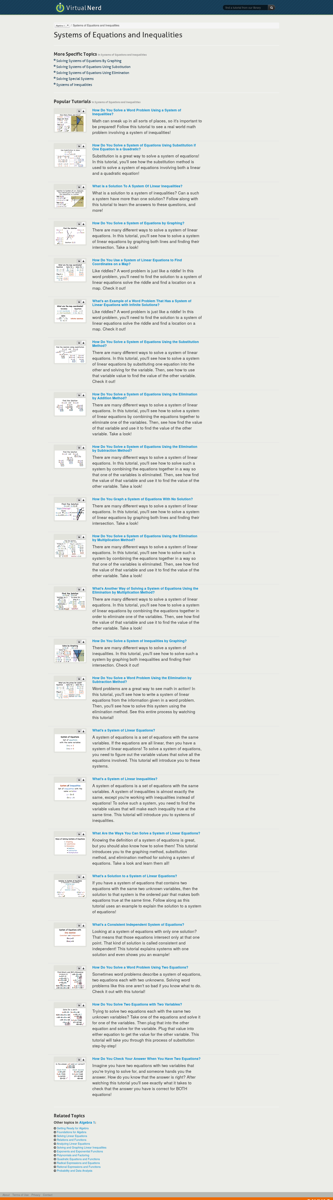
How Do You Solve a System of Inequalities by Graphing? (139, 640)
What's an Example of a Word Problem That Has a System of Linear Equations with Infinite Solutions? (141, 302)
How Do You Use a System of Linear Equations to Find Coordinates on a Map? (137, 261)
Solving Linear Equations (72, 1136)
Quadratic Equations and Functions (78, 1159)
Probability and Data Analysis (74, 1170)
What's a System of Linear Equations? (123, 730)
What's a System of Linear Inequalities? (124, 778)
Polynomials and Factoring (73, 1155)
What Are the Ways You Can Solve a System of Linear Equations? (146, 833)
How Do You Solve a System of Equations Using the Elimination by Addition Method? (144, 396)
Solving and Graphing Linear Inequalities (81, 1147)
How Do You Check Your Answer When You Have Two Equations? (146, 1058)
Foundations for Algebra (71, 1132)
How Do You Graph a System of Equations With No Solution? (142, 498)
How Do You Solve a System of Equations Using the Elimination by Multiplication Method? (144, 537)
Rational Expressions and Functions (79, 1167)
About (6, 1195)
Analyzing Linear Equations (73, 1143)
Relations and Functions (71, 1140)
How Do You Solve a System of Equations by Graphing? (138, 222)
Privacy (35, 1195)
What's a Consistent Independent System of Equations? (138, 924)
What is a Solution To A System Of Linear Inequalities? (137, 185)
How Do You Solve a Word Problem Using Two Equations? (140, 967)
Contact (47, 1195)
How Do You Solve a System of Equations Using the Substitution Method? (145, 343)
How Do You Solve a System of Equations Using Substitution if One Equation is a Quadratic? (144, 147)
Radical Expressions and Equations (78, 1163)
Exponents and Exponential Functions (80, 1151)
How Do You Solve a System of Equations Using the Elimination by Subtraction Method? (144, 448)
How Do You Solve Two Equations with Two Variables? (137, 1004)
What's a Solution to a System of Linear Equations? (134, 875)
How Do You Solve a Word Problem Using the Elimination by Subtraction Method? (142, 679)
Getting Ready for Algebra (73, 1128)
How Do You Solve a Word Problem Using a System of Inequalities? (136, 112)
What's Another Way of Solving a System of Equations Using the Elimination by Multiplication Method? (145, 590)
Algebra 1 (60, 25)
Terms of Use (20, 1195)
